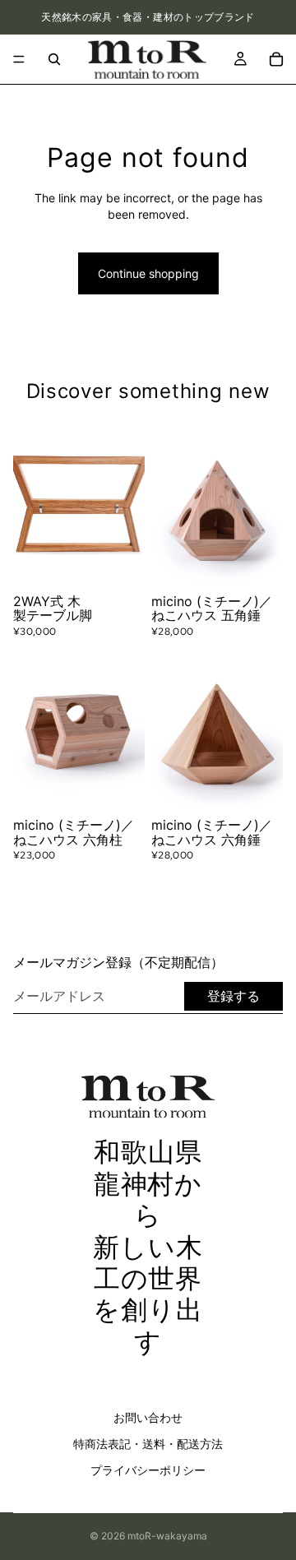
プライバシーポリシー (148, 1470)
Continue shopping (148, 273)
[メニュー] (19, 59)
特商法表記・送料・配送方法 (148, 1444)
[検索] (54, 59)
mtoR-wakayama (167, 1536)
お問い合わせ (148, 1418)
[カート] (276, 59)
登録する (233, 996)
